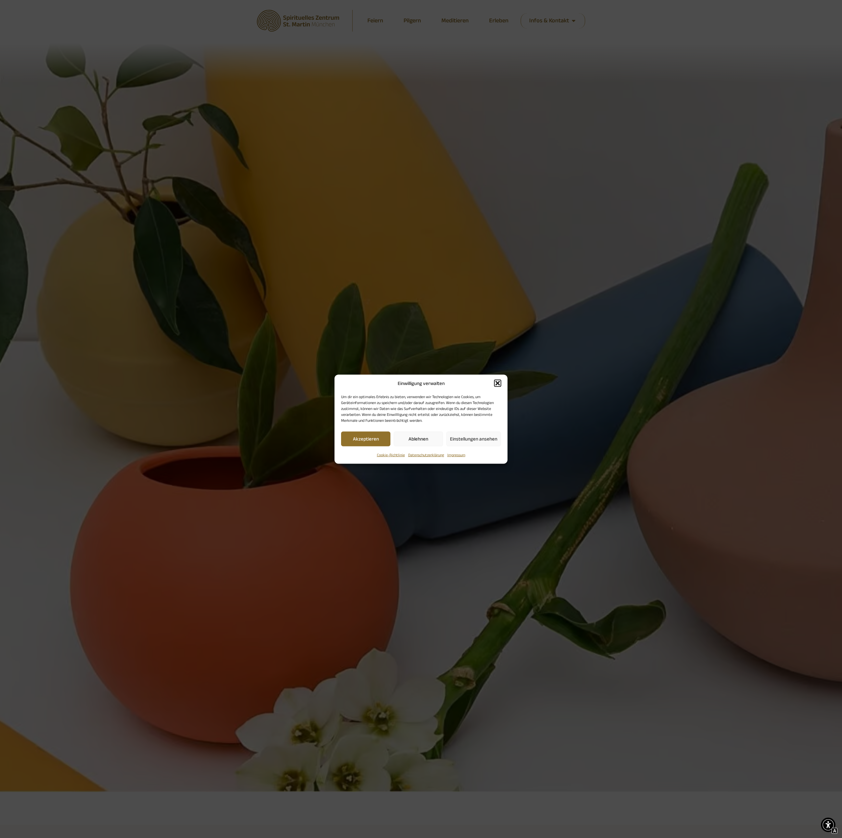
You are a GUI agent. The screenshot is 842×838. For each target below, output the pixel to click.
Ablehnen (418, 438)
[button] (497, 383)
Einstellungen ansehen (473, 438)
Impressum (456, 454)
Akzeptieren (366, 438)
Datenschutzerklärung (426, 454)
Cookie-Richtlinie (391, 454)
